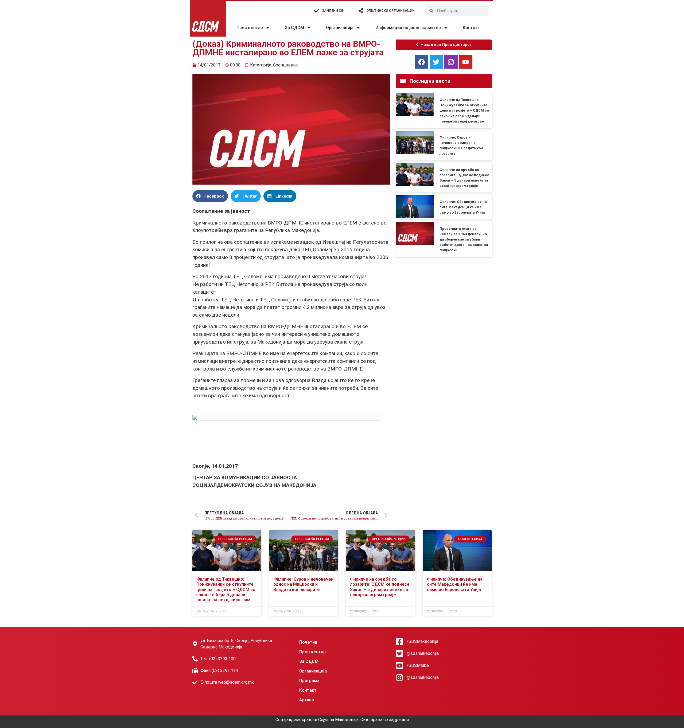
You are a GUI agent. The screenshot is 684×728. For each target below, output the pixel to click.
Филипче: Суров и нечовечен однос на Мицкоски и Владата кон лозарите (303, 584)
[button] (210, 196)
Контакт (471, 27)
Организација (339, 27)
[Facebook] (421, 62)
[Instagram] (451, 62)
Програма (309, 680)
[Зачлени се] (316, 10)
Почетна (308, 642)
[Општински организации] (361, 10)
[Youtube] (465, 62)
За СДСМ (294, 27)
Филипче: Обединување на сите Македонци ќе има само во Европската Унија (463, 207)
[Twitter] (436, 62)
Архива (306, 699)
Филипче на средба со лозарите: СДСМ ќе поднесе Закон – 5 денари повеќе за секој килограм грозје (380, 587)
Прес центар (249, 27)
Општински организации (390, 11)
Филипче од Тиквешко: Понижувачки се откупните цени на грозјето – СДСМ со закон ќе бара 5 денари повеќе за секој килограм (464, 110)
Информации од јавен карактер (408, 27)
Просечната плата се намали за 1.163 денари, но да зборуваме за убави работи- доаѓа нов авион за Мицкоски (464, 239)
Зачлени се (332, 11)
